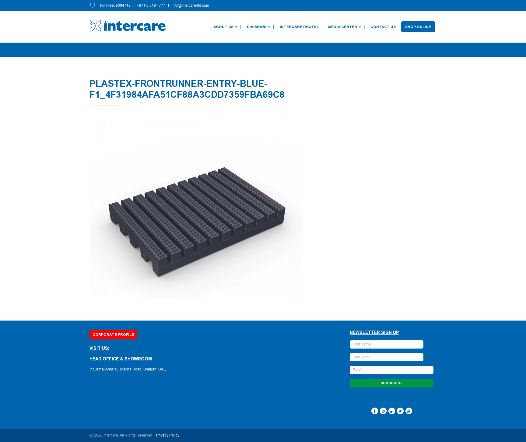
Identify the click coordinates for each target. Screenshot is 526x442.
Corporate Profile (113, 334)
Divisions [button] (256, 27)
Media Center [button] (342, 27)
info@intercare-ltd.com (190, 5)
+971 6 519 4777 (151, 5)
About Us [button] (223, 27)
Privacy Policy (167, 435)
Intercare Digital (299, 27)
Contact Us (383, 27)
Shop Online (418, 27)
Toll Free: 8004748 (115, 5)
